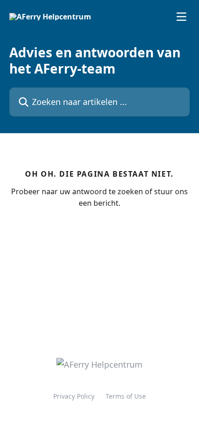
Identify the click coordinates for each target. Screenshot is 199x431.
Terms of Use (126, 396)
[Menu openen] (181, 16)
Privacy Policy (73, 396)
